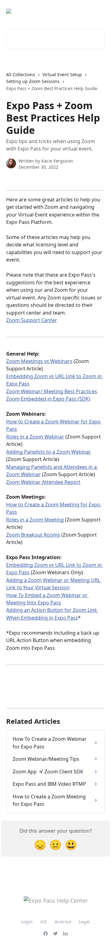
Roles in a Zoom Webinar (35, 436)
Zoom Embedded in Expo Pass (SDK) (48, 398)
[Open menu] (99, 11)
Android (63, 922)
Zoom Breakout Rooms (33, 534)
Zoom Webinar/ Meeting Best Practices (51, 391)
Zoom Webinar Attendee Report (43, 482)
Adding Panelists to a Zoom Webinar (48, 451)
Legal (84, 922)
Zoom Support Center (31, 320)
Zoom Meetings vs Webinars (39, 361)
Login (27, 922)
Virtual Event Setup (62, 74)
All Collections (20, 74)
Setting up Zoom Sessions (33, 81)
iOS (43, 922)
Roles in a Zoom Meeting (35, 519)
